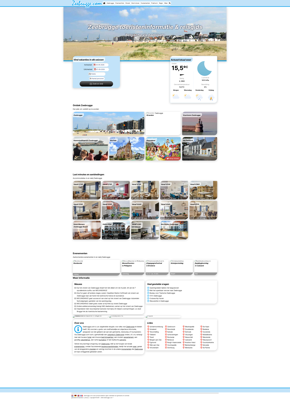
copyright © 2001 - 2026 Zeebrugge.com (101, 397)
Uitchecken (88, 69)
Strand (127, 3)
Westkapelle (189, 327)
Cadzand (188, 340)
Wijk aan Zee (154, 345)
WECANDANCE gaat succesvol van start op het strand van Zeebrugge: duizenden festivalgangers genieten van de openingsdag (108, 299)
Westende (206, 337)
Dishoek (188, 332)
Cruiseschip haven (157, 298)
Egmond (153, 342)
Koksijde (206, 345)
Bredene (206, 329)
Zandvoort (171, 327)
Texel (152, 337)
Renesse (170, 340)
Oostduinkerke (208, 342)
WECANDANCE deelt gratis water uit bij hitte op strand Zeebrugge (102, 304)
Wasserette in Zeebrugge (159, 301)
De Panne (206, 347)
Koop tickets (174, 158)
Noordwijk (171, 329)
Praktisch (154, 3)
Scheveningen (172, 334)
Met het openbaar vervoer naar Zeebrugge (166, 290)
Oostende (206, 332)
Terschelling (154, 332)
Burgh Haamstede (174, 342)
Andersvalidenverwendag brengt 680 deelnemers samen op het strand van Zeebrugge (110, 306)
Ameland (153, 329)
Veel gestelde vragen (158, 284)
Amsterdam (154, 347)
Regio (161, 3)
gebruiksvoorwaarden (77, 397)
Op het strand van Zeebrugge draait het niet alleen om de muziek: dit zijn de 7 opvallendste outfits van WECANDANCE (106, 289)
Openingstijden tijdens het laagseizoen (164, 288)
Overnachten (119, 3)
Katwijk (170, 332)
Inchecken (88, 65)
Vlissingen (189, 334)
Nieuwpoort (207, 340)
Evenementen (145, 3)
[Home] (104, 3)
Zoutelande (189, 329)
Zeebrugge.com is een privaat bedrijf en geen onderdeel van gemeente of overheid (106, 395)
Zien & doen (135, 3)
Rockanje (170, 337)
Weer (166, 3)
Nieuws (78, 284)
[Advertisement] (145, 70)
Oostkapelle (171, 345)
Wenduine (188, 347)
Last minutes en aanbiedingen (88, 174)
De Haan (206, 327)
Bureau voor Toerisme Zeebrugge (162, 293)
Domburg (170, 347)
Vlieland (153, 334)
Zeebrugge (110, 3)
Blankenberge (190, 345)
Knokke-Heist (190, 342)
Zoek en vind (98, 84)
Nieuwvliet (189, 337)
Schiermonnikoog (156, 327)
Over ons (79, 323)
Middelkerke (207, 334)
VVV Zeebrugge (156, 296)
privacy (87, 397)
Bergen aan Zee (155, 340)
